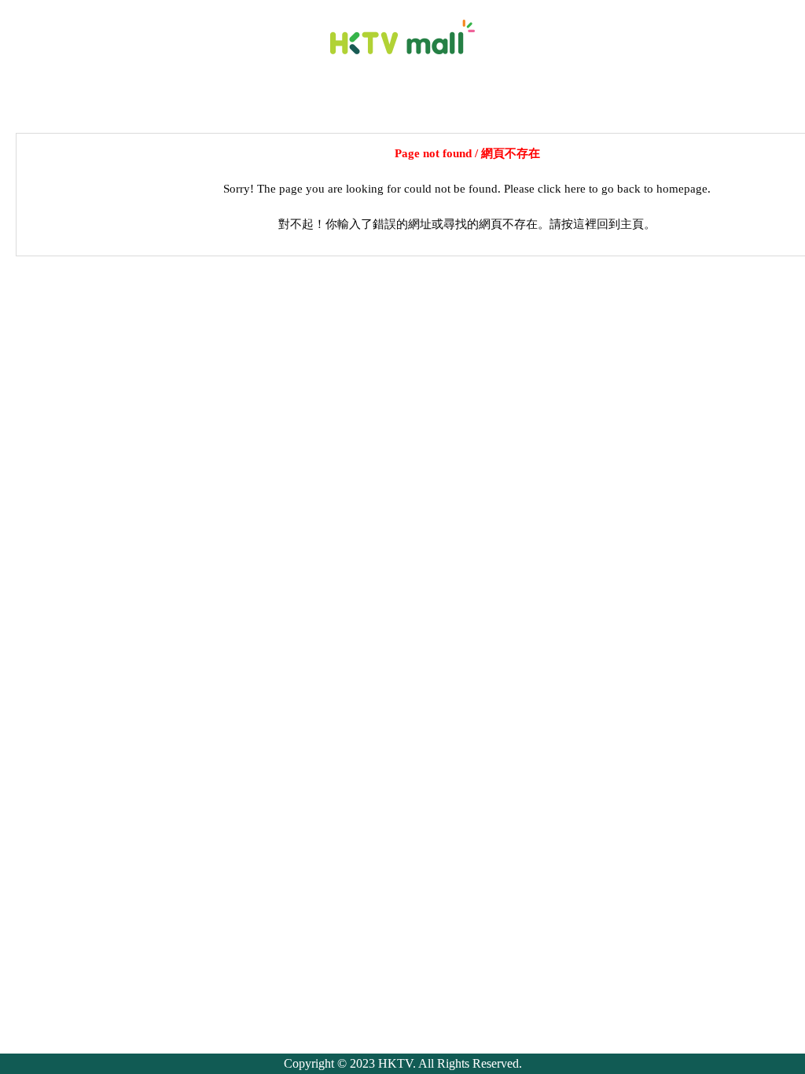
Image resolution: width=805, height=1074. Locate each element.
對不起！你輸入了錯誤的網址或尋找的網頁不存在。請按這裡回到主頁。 (467, 224)
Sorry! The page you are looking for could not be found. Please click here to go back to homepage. (467, 188)
